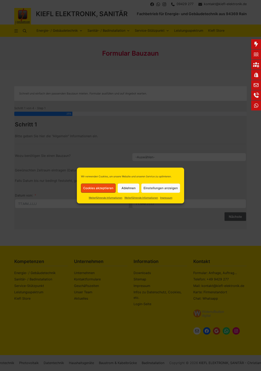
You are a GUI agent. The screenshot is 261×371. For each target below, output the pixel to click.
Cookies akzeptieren (98, 188)
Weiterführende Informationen (105, 197)
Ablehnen (129, 188)
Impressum (166, 197)
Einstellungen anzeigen (161, 188)
